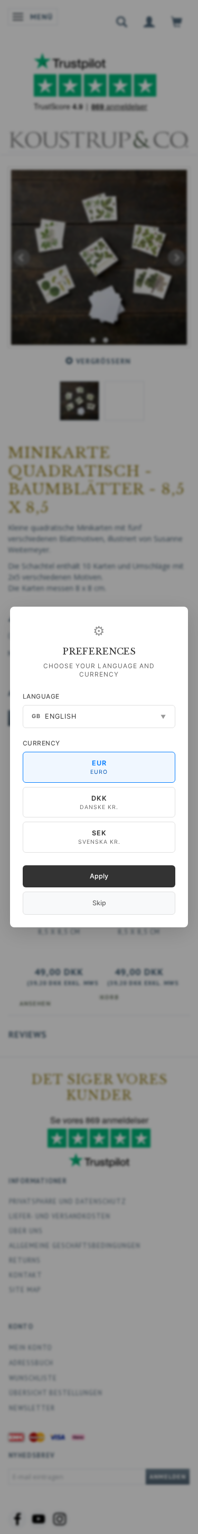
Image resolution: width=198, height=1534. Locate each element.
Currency (41, 743)
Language (41, 696)
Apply (99, 876)
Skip (99, 903)
